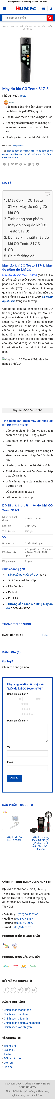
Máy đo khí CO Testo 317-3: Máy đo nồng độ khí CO (27, 206)
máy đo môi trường (28, 154)
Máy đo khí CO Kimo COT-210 (14, 839)
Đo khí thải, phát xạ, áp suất (30, 26)
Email (10, 762)
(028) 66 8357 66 (28, 914)
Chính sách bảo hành (16, 1014)
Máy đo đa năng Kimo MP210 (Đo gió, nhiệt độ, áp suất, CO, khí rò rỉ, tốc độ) (41, 843)
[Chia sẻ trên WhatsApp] (4, 164)
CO (10, 249)
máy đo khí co (12, 154)
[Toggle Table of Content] (46, 194)
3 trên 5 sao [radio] (14, 704)
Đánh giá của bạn (17, 694)
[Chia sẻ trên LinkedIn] (29, 164)
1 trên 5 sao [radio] (12, 698)
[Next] (52, 836)
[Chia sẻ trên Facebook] (8, 164)
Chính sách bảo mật (16, 1018)
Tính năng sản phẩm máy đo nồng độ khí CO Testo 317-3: (27, 225)
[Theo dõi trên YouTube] (34, 990)
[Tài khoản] (51, 8)
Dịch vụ (8, 1062)
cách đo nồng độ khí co (17, 151)
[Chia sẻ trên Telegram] (37, 164)
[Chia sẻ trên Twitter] (12, 164)
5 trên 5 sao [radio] (14, 714)
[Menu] (4, 8)
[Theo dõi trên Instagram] (13, 990)
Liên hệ (8, 1067)
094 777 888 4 (24, 918)
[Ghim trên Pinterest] (20, 164)
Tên (9, 747)
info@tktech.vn (22, 927)
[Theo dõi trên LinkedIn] (27, 990)
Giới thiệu (9, 1049)
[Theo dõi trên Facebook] (6, 990)
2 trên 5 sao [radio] (29, 698)
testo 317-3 (17, 157)
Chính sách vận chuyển (18, 1027)
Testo (23, 95)
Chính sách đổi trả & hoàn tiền (22, 1022)
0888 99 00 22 (24, 922)
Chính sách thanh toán (17, 1009)
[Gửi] (50, 18)
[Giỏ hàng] (43, 8)
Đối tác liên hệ (12, 1058)
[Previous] (2, 836)
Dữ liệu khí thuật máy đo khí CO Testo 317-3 (28, 240)
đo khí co (33, 151)
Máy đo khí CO (19, 145)
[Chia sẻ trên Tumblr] (33, 164)
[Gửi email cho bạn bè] (16, 164)
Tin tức (8, 1054)
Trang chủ (8, 26)
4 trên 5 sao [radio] (14, 709)
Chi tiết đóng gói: (22, 256)
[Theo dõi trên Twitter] (20, 990)
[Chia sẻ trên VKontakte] (25, 164)
